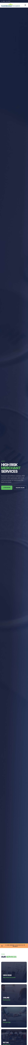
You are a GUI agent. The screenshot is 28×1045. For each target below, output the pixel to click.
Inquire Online (20, 487)
